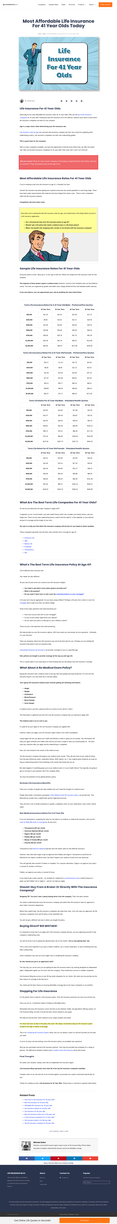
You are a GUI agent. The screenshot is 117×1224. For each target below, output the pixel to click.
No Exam (72, 4)
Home (39, 33)
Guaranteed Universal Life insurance (32, 650)
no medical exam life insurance (62, 1050)
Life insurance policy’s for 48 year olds (37, 1120)
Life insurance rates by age (29, 132)
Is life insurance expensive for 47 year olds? (39, 1117)
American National (38, 849)
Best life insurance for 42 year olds (36, 1102)
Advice (91, 4)
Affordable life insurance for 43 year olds (38, 1105)
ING (25, 553)
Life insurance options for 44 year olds (37, 1108)
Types (63, 4)
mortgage (23, 603)
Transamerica (29, 550)
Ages (44, 33)
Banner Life (28, 544)
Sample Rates (53, 4)
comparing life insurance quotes (38, 1032)
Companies (42, 4)
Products (81, 4)
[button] (105, 4)
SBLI (26, 541)
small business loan (72, 878)
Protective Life (29, 538)
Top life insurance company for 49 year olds (39, 1123)
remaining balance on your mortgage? (70, 594)
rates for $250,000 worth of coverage (32, 822)
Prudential (27, 547)
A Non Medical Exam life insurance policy (64, 795)
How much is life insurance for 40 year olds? (39, 1100)
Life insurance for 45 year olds (34, 1111)
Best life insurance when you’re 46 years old (39, 1114)
